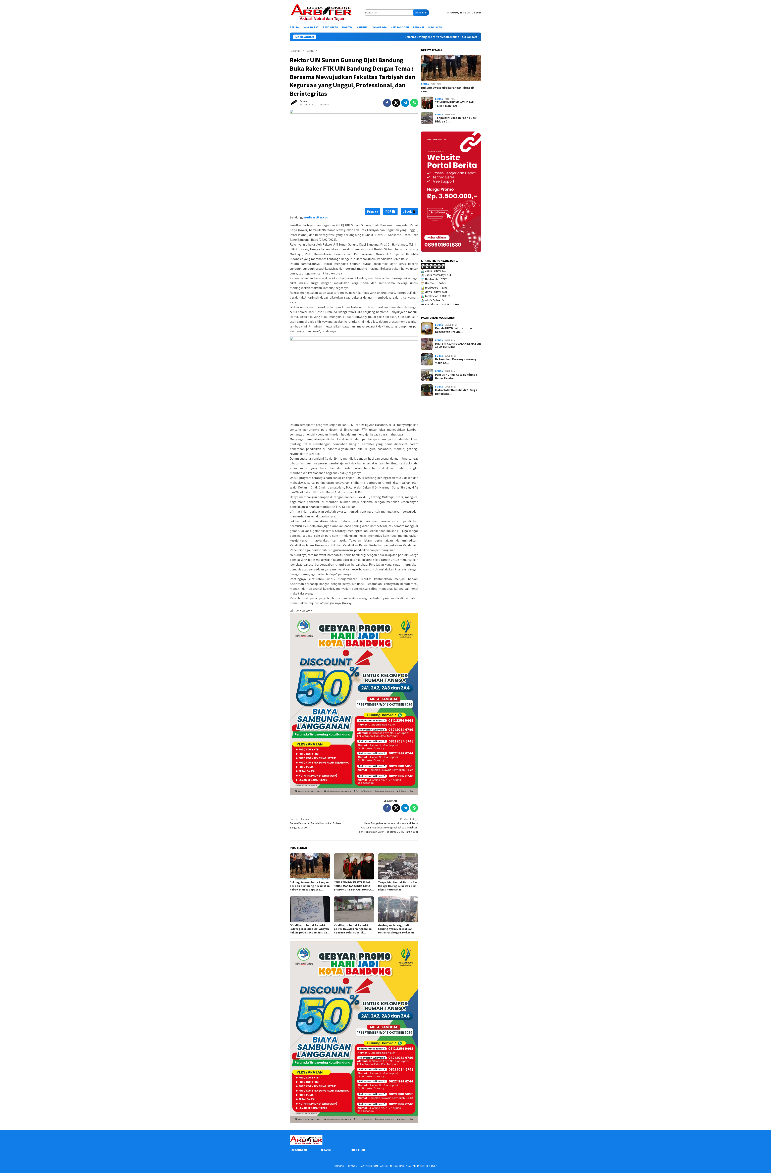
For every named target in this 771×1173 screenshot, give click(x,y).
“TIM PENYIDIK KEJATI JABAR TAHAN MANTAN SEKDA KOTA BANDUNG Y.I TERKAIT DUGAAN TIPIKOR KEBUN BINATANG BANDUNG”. (353, 885)
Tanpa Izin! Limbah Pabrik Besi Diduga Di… (455, 119)
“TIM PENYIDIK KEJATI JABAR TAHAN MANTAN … (454, 104)
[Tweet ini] (396, 103)
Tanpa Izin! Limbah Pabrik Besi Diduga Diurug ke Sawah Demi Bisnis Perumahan (398, 885)
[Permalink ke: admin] (294, 102)
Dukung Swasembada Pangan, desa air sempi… (447, 89)
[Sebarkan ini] (387, 103)
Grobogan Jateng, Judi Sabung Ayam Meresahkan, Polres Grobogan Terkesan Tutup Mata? (396, 928)
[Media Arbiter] (321, 12)
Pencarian (421, 12)
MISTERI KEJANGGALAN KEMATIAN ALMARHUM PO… (458, 345)
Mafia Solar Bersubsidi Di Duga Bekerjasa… (456, 392)
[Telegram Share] (405, 103)
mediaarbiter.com (316, 217)
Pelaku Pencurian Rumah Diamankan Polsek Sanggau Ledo (315, 823)
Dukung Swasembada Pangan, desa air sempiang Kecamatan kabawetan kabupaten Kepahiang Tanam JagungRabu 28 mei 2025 (310, 885)
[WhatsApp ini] (414, 103)
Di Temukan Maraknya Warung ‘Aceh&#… (455, 361)
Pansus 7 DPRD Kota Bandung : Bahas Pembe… (456, 376)
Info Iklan (358, 1150)
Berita (425, 84)
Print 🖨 (372, 211)
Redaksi (325, 1150)
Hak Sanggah (298, 1150)
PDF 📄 (390, 211)
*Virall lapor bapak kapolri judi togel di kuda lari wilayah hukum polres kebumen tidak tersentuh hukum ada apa (309, 928)
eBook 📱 (409, 211)
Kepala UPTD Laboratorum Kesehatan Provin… (453, 330)
